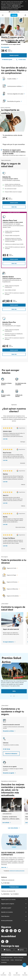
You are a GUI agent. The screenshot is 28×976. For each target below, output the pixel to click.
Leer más (5, 439)
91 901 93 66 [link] (22, 59)
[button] (2, 15)
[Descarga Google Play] (7, 949)
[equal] (2, 941)
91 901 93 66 (6, 749)
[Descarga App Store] (21, 949)
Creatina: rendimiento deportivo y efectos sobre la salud (10, 818)
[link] (14, 11)
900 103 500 (15, 6)
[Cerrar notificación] (26, 1)
